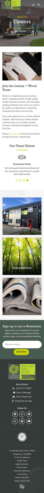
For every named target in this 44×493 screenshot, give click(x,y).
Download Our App (23, 401)
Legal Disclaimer (22, 464)
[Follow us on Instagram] (15, 421)
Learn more (20, 31)
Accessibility (22, 474)
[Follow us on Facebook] (29, 414)
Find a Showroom (24, 396)
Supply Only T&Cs (22, 477)
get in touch (14, 133)
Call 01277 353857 (24, 388)
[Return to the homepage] (12, 4)
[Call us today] (33, 5)
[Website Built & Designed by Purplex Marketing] (22, 487)
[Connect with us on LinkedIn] (15, 414)
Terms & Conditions (22, 457)
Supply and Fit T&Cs (22, 481)
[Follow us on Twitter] (22, 414)
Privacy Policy (22, 467)
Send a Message (24, 392)
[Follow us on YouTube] (29, 421)
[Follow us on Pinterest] (22, 421)
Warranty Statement (22, 471)
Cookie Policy (22, 461)
